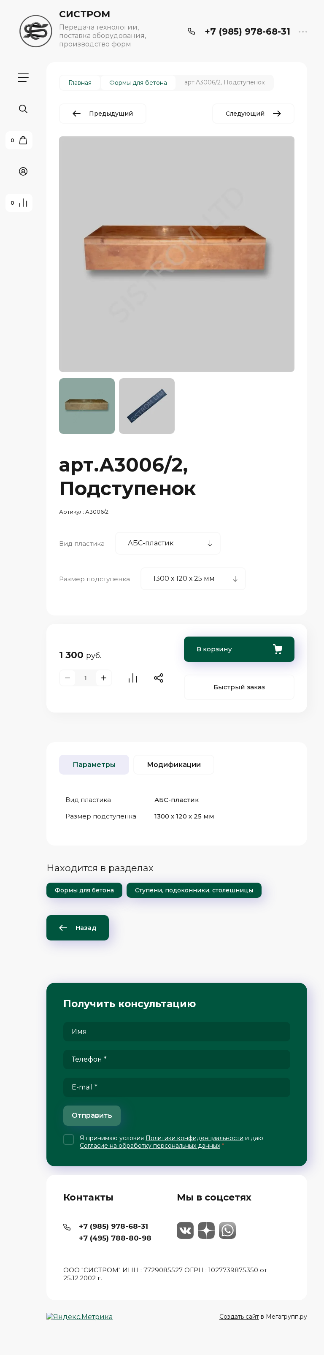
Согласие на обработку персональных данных (150, 1145)
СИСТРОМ (84, 14)
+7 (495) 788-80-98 (115, 1238)
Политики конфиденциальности (194, 1138)
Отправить (92, 1115)
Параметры (94, 765)
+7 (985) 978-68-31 (247, 31)
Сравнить (132, 677)
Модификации (174, 765)
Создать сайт (239, 1316)
